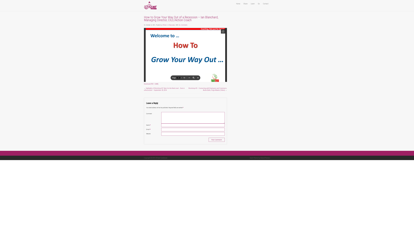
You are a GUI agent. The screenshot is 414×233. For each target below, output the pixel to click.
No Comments (183, 25)
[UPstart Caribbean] (150, 9)
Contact (265, 4)
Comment (149, 113)
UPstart (164, 25)
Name (148, 125)
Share (245, 4)
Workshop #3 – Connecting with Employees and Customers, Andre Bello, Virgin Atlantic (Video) (207, 89)
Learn (253, 4)
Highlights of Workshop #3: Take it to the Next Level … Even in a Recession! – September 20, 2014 (164, 89)
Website (148, 134)
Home (238, 4)
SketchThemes (265, 158)
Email (148, 129)
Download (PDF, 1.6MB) (151, 84)
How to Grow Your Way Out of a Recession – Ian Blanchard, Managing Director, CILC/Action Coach (181, 18)
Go (259, 4)
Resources (172, 25)
